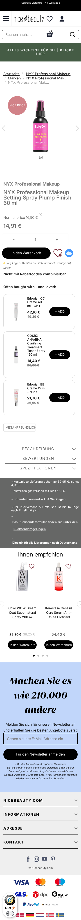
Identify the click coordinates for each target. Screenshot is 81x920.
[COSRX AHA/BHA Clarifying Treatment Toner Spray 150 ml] (16, 354)
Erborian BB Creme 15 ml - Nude (36, 388)
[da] (21, 914)
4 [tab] (48, 655)
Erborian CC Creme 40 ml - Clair (36, 302)
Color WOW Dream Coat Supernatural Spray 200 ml (22, 612)
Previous (4, 129)
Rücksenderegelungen (30, 529)
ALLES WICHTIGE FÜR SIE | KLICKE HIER (40, 52)
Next (76, 129)
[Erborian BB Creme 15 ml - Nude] (16, 397)
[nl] (41, 914)
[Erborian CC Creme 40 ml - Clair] (16, 311)
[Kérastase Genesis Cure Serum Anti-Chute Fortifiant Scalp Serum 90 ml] (58, 576)
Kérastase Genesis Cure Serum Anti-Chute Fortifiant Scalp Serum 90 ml (59, 612)
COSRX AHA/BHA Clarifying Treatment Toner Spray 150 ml (36, 345)
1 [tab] (34, 655)
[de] (31, 914)
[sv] (60, 914)
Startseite (11, 74)
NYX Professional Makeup (48, 74)
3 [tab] (43, 655)
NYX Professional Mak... (46, 78)
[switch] (10, 913)
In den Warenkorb (26, 253)
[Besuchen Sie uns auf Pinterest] (53, 860)
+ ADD (60, 311)
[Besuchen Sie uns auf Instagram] (36, 860)
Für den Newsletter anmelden (40, 754)
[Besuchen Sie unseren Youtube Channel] (44, 860)
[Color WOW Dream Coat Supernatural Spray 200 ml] (22, 576)
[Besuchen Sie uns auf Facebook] (28, 860)
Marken (14, 78)
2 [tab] (38, 655)
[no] (51, 914)
